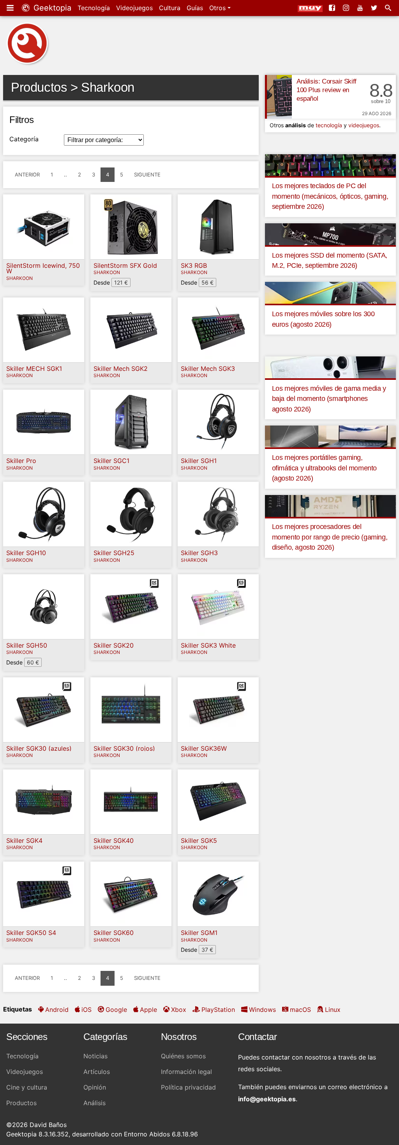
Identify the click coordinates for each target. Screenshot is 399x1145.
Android (57, 1009)
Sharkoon (19, 278)
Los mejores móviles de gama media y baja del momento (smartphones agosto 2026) (329, 399)
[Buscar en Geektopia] (389, 8)
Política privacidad (188, 1087)
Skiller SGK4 (24, 840)
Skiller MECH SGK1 (34, 368)
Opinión (94, 1087)
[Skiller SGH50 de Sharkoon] (43, 606)
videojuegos (363, 125)
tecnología (329, 125)
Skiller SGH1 (199, 460)
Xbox (178, 1009)
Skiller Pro (21, 460)
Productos (21, 1103)
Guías (195, 8)
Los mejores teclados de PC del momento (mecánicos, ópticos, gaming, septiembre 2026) (330, 196)
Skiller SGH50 (26, 645)
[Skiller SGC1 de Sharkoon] (130, 422)
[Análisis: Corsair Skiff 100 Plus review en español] (278, 97)
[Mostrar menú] (11, 8)
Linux (333, 1009)
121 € (121, 282)
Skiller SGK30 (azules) (39, 748)
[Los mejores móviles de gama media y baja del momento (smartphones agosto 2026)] (330, 367)
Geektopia (51, 7)
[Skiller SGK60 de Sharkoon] (130, 894)
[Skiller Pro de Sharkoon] (43, 422)
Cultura (169, 8)
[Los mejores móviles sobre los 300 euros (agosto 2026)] (330, 292)
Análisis (94, 1103)
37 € (207, 949)
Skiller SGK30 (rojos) (124, 748)
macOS (300, 1009)
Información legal (186, 1072)
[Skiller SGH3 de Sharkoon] (218, 514)
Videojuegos (134, 8)
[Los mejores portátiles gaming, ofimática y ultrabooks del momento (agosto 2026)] (330, 436)
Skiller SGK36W (204, 748)
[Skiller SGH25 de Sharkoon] (130, 514)
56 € (207, 282)
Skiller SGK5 (199, 840)
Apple (148, 1009)
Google (116, 1009)
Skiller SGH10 (26, 553)
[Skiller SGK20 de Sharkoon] (130, 606)
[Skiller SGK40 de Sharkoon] (130, 801)
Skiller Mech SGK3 (208, 368)
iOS (86, 1009)
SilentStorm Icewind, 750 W (43, 268)
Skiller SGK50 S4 (31, 932)
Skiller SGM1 (199, 932)
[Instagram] (347, 8)
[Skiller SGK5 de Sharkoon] (218, 801)
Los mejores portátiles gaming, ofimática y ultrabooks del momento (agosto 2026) (324, 468)
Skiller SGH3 (199, 553)
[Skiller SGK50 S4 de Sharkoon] (43, 894)
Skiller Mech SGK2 (121, 368)
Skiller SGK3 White (208, 645)
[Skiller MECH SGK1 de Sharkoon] (43, 329)
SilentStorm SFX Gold (125, 265)
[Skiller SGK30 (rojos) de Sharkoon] (130, 709)
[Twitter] (375, 8)
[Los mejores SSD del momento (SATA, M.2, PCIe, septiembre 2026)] (330, 233)
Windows (262, 1009)
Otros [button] (218, 8)
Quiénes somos (183, 1056)
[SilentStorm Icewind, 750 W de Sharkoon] (43, 226)
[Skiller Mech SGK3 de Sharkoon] (218, 329)
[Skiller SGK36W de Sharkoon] (218, 709)
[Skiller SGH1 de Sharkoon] (218, 422)
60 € (33, 662)
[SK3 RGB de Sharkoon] (218, 226)
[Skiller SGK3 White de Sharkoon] (218, 606)
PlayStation (218, 1009)
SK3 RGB (194, 265)
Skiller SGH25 (114, 553)
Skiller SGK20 (114, 645)
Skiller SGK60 (114, 932)
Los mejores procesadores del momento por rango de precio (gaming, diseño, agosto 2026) (330, 537)
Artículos (96, 1072)
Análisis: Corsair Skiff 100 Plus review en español (327, 90)
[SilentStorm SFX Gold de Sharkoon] (130, 226)
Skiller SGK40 (114, 840)
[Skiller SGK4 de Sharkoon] (43, 801)
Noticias (95, 1056)
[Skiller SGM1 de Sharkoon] (218, 894)
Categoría (24, 139)
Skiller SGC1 (111, 460)
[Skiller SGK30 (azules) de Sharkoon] (43, 709)
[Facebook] (333, 8)
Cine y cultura (26, 1087)
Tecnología (94, 8)
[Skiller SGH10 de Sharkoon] (43, 514)
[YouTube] (361, 8)
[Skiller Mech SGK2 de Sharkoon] (130, 329)
